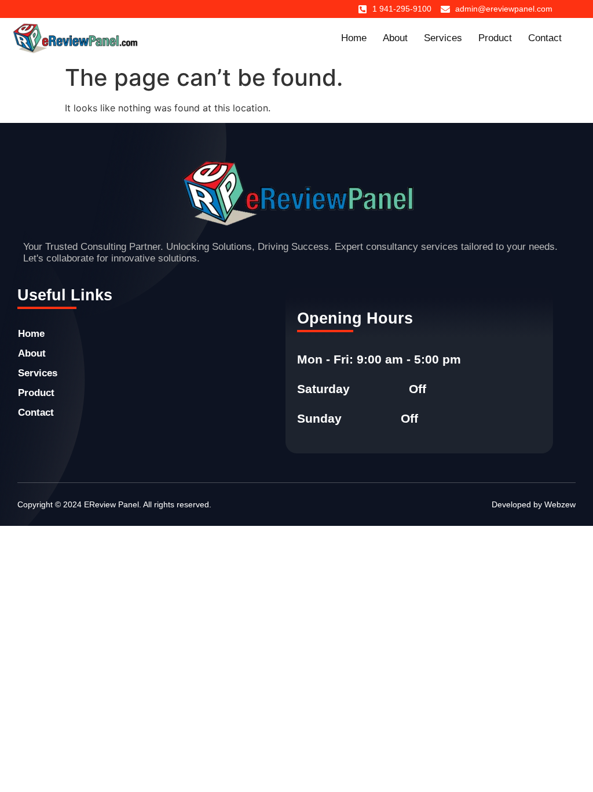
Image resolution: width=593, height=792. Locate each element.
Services (443, 37)
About (395, 37)
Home (354, 37)
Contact (545, 37)
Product (495, 37)
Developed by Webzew (534, 504)
